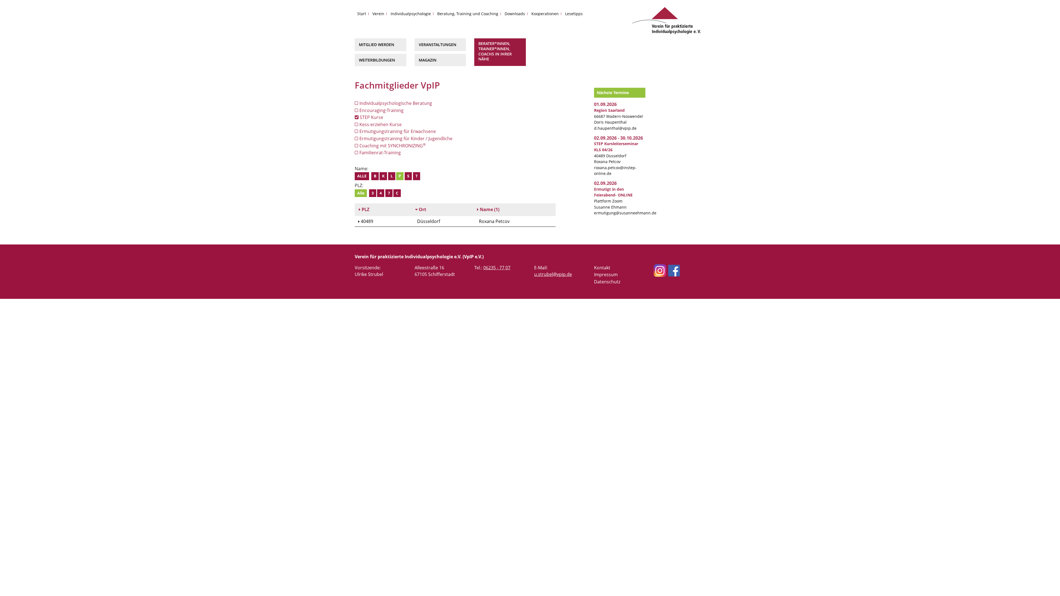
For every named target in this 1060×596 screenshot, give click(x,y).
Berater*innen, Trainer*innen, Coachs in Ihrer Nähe (495, 51)
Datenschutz (607, 282)
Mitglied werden (376, 44)
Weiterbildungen (377, 60)
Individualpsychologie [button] (411, 13)
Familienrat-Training (379, 153)
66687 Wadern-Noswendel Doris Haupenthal (618, 116)
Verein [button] (378, 13)
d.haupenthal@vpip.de (615, 128)
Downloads (515, 13)
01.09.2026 (605, 104)
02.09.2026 (605, 183)
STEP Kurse (371, 117)
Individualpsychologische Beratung (395, 103)
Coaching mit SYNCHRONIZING (392, 145)
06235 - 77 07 (496, 268)
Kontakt (602, 268)
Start (361, 13)
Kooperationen (545, 13)
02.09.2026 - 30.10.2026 (618, 138)
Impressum (606, 275)
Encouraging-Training (381, 110)
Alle (362, 176)
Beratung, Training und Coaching (467, 13)
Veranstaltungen (437, 44)
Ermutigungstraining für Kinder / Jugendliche (405, 138)
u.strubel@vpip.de (553, 274)
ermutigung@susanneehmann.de (625, 212)
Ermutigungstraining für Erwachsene (397, 131)
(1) (489, 209)
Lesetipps (574, 13)
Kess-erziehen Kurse (380, 124)
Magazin (427, 60)
